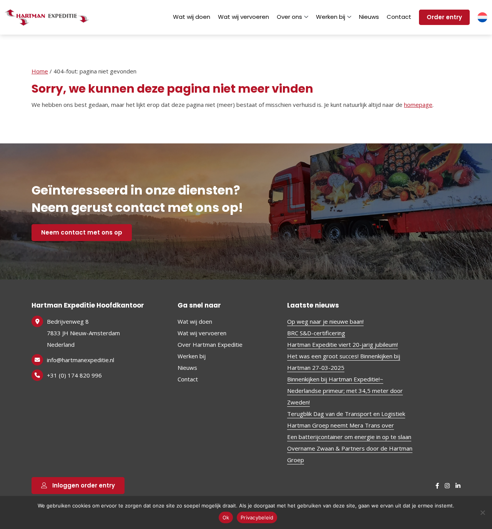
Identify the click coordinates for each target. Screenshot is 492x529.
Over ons (289, 17)
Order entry (444, 17)
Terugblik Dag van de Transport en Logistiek (346, 414)
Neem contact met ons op (81, 232)
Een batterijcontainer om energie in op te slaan (349, 437)
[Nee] (482, 512)
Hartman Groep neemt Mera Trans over (340, 425)
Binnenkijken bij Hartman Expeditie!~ (335, 379)
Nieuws (369, 17)
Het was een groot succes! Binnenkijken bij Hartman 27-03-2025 (343, 361)
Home (40, 71)
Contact (399, 17)
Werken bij (330, 17)
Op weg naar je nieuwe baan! (325, 321)
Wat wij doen (191, 17)
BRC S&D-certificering (316, 333)
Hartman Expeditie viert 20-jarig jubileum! (342, 344)
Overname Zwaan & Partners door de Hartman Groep (349, 454)
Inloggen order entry (83, 485)
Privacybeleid (257, 517)
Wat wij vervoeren (243, 17)
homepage (418, 104)
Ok (226, 517)
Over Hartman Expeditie (210, 344)
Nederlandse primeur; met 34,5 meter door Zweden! (345, 396)
